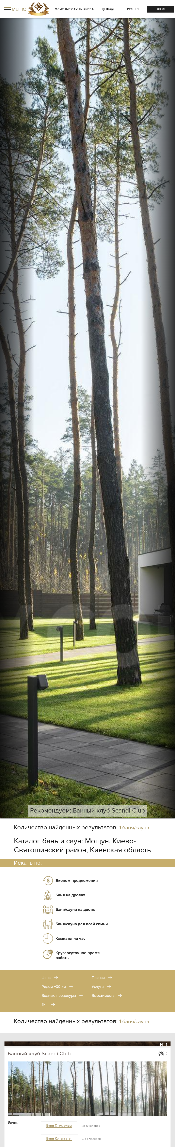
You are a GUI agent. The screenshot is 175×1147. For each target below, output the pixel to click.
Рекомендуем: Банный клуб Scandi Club (87, 810)
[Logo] (38, 9)
